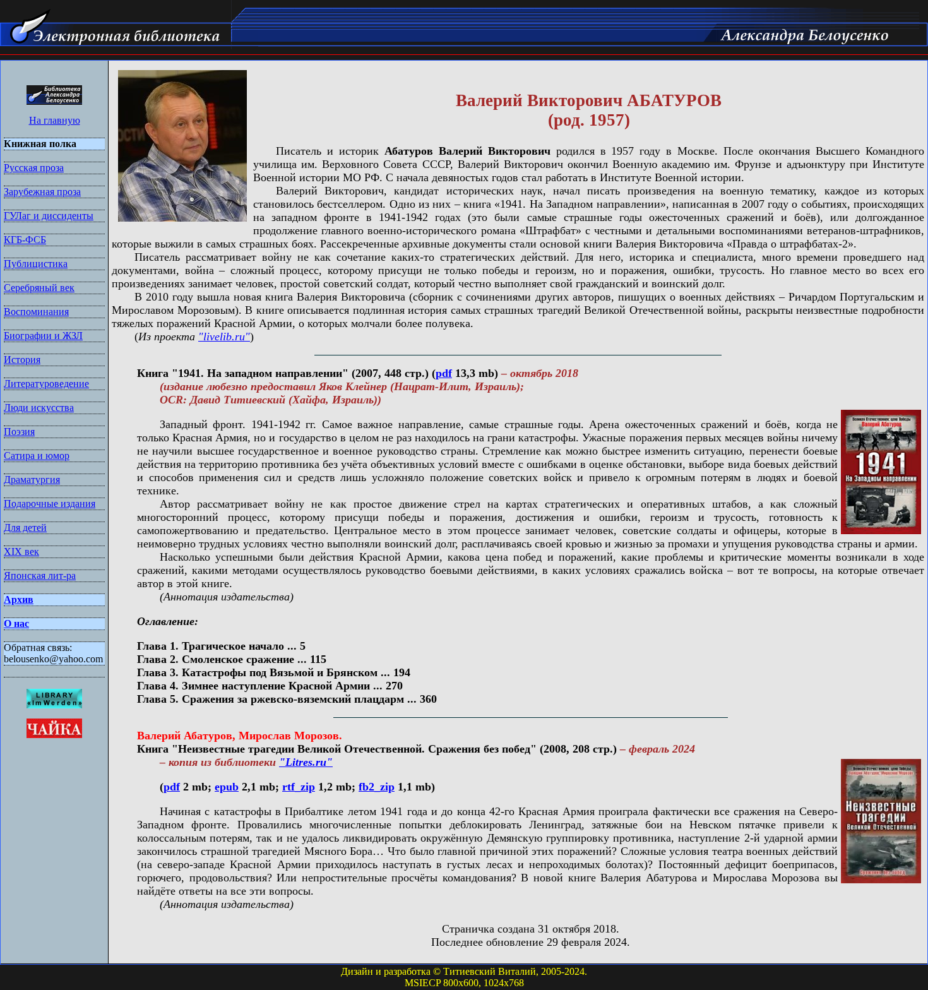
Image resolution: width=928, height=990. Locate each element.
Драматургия (32, 479)
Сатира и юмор (36, 455)
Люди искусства (39, 407)
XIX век (21, 551)
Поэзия (19, 431)
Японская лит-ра (40, 575)
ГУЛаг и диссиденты (48, 215)
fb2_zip (377, 786)
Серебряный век (39, 287)
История (22, 359)
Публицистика (36, 263)
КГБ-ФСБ (25, 239)
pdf (444, 373)
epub (227, 786)
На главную (54, 120)
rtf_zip (298, 786)
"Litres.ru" (306, 762)
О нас (16, 623)
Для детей (25, 527)
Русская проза (34, 167)
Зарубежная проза (42, 191)
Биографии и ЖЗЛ (43, 335)
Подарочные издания (49, 503)
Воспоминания (36, 311)
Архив (18, 599)
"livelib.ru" (224, 336)
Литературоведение (46, 383)
